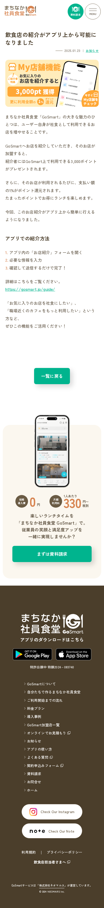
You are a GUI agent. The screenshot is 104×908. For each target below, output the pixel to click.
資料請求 (34, 773)
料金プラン (36, 708)
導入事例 (34, 716)
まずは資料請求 (52, 554)
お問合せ (34, 781)
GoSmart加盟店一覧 (43, 724)
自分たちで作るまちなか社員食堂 (54, 691)
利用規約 (28, 852)
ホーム (32, 790)
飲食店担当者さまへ (50, 861)
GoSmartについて (41, 683)
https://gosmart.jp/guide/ (30, 289)
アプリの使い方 (39, 749)
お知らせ (92, 50)
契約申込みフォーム (43, 765)
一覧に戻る (52, 376)
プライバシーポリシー (65, 852)
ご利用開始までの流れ (45, 700)
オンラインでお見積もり (46, 732)
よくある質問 (37, 757)
